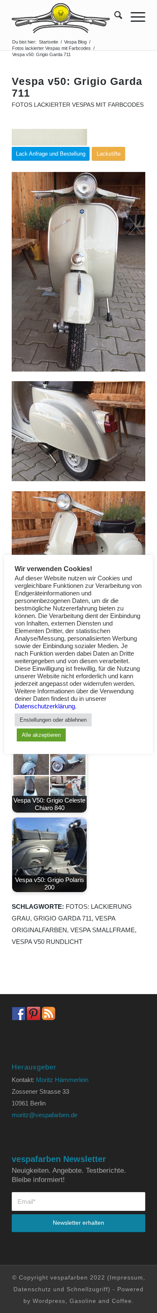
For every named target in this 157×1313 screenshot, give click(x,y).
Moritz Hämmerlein (62, 1079)
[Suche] (114, 16)
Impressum (126, 1277)
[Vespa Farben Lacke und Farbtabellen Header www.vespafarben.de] (65, 16)
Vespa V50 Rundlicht (47, 941)
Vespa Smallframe (102, 929)
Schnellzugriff (87, 1289)
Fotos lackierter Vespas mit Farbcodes (78, 105)
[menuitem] (114, 16)
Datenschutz (32, 1289)
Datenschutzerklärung (45, 706)
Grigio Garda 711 (62, 918)
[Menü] (133, 16)
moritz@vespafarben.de (44, 1114)
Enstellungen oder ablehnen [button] (53, 720)
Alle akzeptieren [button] (41, 735)
